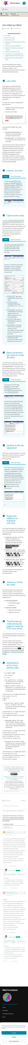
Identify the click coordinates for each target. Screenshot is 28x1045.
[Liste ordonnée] (11, 811)
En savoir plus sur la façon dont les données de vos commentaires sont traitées (13, 818)
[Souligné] (7, 811)
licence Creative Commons (14, 771)
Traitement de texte (4, 15)
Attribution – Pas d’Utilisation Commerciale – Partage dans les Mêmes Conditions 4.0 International (14, 778)
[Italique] (6, 811)
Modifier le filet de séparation (13, 46)
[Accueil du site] (2, 14)
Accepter (14, 1033)
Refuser (14, 1037)
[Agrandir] (23, 117)
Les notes (7, 35)
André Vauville (10, 893)
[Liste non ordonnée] (13, 811)
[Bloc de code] (17, 811)
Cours (6, 14)
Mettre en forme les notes (12, 52)
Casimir (14, 874)
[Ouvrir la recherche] (24, 3)
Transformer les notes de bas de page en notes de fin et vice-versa (14, 55)
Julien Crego (20, 768)
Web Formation (15, 3)
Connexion (22, 800)
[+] (22, 810)
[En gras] (4, 811)
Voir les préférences (14, 1041)
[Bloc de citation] (15, 811)
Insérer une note (9, 38)
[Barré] (9, 811)
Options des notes (10, 40)
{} (20, 810)
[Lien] (19, 811)
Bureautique (13, 14)
